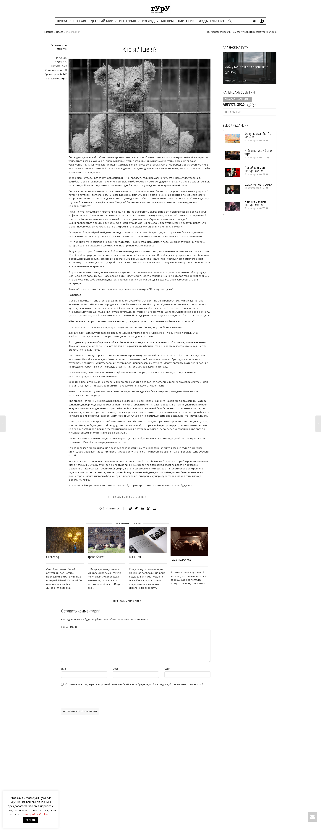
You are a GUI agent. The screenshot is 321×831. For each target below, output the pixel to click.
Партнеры (186, 21)
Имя (63, 668)
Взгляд (148, 21)
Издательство (211, 21)
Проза (62, 21)
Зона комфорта (181, 560)
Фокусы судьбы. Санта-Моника (260, 135)
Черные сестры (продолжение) (255, 203)
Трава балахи (96, 557)
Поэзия (79, 21)
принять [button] (31, 819)
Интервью (128, 21)
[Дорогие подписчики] (232, 189)
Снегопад (52, 557)
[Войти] (254, 21)
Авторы (167, 21)
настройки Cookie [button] (36, 814)
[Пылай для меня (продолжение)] (232, 172)
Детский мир (102, 21)
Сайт (167, 668)
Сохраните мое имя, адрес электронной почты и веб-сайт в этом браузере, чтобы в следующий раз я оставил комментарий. (134, 684)
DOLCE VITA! (137, 557)
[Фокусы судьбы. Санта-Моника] (232, 138)
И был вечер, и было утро (258, 152)
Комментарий (69, 626)
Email (115, 668)
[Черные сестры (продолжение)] (232, 206)
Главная (48, 31)
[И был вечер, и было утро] (232, 155)
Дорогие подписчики (258, 184)
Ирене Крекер (61, 60)
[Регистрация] (262, 21)
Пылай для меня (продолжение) (255, 169)
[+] (65, 539)
